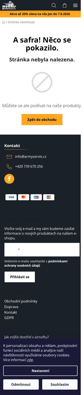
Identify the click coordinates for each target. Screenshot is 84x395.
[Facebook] (9, 179)
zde (30, 359)
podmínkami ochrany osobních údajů (35, 263)
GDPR (9, 318)
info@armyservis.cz (31, 156)
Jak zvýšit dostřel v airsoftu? (26, 337)
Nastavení (40, 370)
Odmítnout (21, 384)
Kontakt (10, 312)
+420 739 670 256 (29, 166)
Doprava (11, 307)
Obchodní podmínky (20, 301)
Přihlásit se (19, 277)
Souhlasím (60, 384)
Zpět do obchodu (42, 119)
